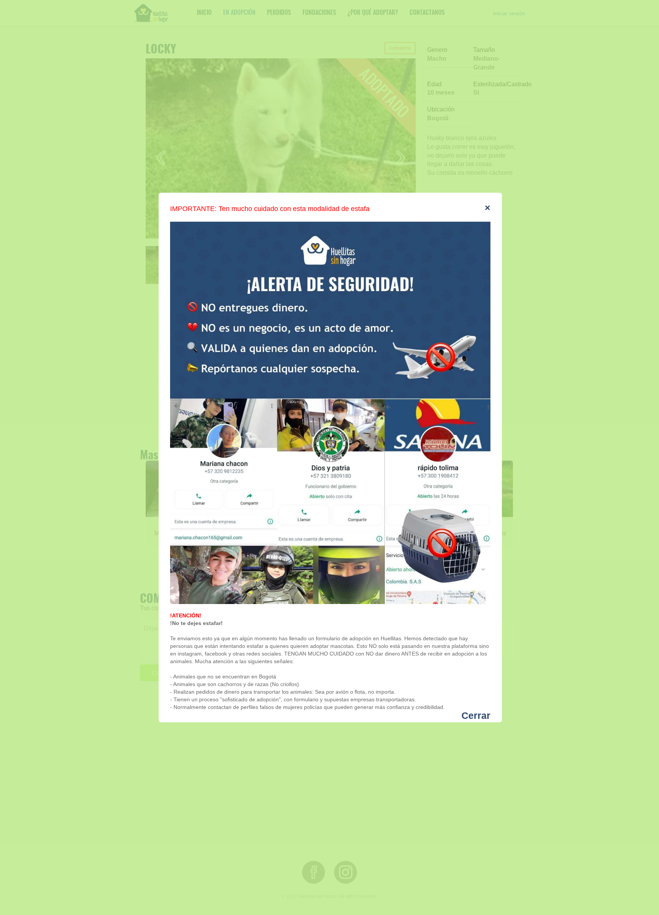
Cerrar (475, 715)
